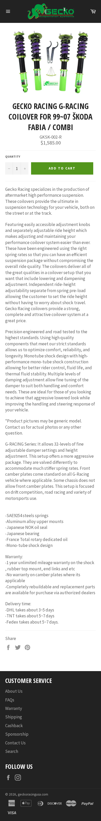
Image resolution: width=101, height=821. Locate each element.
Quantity (12, 156)
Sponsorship (16, 734)
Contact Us (15, 743)
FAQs (9, 700)
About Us (14, 691)
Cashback (14, 725)
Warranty (13, 708)
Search (11, 751)
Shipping (13, 717)
